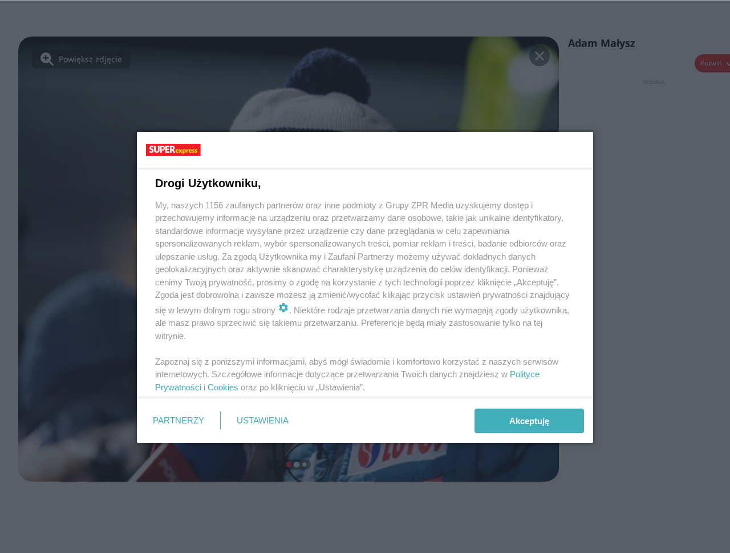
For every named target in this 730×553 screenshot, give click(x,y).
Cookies (223, 387)
